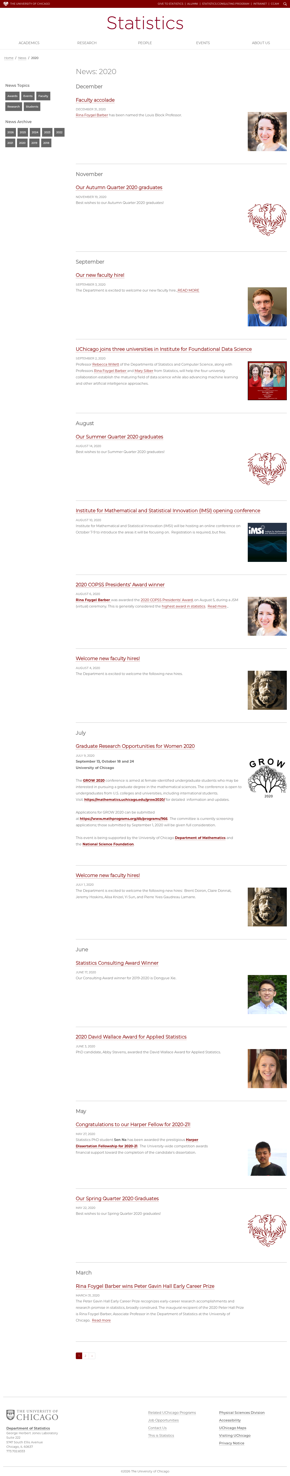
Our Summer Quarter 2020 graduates (119, 437)
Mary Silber (144, 371)
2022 (59, 132)
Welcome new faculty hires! (108, 658)
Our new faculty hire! (100, 275)
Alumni (192, 4)
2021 (10, 143)
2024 (35, 132)
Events (203, 43)
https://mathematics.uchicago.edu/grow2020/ (124, 800)
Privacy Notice (231, 1443)
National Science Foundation (108, 844)
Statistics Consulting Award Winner (117, 963)
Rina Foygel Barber (92, 115)
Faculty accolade (95, 100)
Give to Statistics (170, 4)
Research (87, 43)
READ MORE (188, 290)
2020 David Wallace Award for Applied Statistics (131, 1037)
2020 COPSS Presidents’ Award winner (120, 585)
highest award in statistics (183, 606)
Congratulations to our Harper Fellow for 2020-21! (133, 1124)
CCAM (275, 4)
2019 (34, 143)
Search (285, 4)
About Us (261, 43)
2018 (46, 143)
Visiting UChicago (235, 1436)
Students (32, 106)
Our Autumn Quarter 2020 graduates (119, 187)
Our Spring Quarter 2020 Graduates (117, 1198)
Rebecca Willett (105, 364)
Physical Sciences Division (242, 1413)
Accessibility (230, 1420)
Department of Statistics (145, 22)
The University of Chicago (30, 3)
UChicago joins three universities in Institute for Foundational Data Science (164, 349)
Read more (217, 606)
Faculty (43, 96)
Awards (12, 96)
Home (8, 58)
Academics (29, 43)
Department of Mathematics (200, 838)
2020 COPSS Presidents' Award (167, 600)
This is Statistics (161, 1436)
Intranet (260, 4)
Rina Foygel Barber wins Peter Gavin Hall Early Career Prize (145, 1286)
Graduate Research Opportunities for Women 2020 (135, 746)
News (22, 58)
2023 (47, 132)
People (145, 43)
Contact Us (157, 1428)
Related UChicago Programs (172, 1413)
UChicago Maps (232, 1428)
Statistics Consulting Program (225, 4)
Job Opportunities (163, 1420)
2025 (23, 132)
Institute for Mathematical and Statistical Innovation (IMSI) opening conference (168, 511)
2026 (10, 132)
